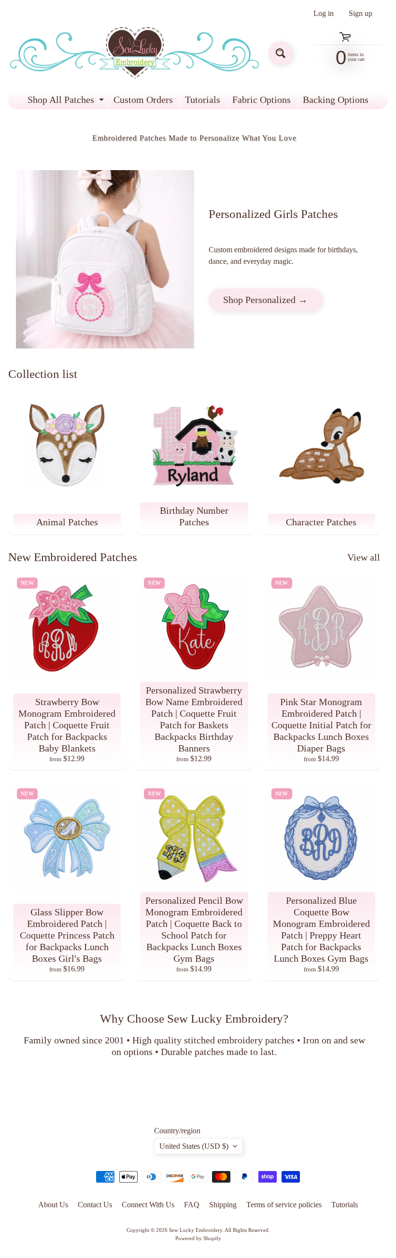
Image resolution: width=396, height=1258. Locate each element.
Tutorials (202, 99)
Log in (323, 13)
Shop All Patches (67, 101)
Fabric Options (261, 99)
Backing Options (335, 99)
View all (363, 557)
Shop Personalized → (265, 299)
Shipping (223, 1204)
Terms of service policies (284, 1204)
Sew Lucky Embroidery (195, 1230)
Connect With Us (148, 1204)
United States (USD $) (193, 1146)
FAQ (191, 1204)
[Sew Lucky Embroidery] (134, 53)
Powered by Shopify (198, 1238)
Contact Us (95, 1204)
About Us (53, 1204)
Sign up (360, 13)
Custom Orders (143, 99)
